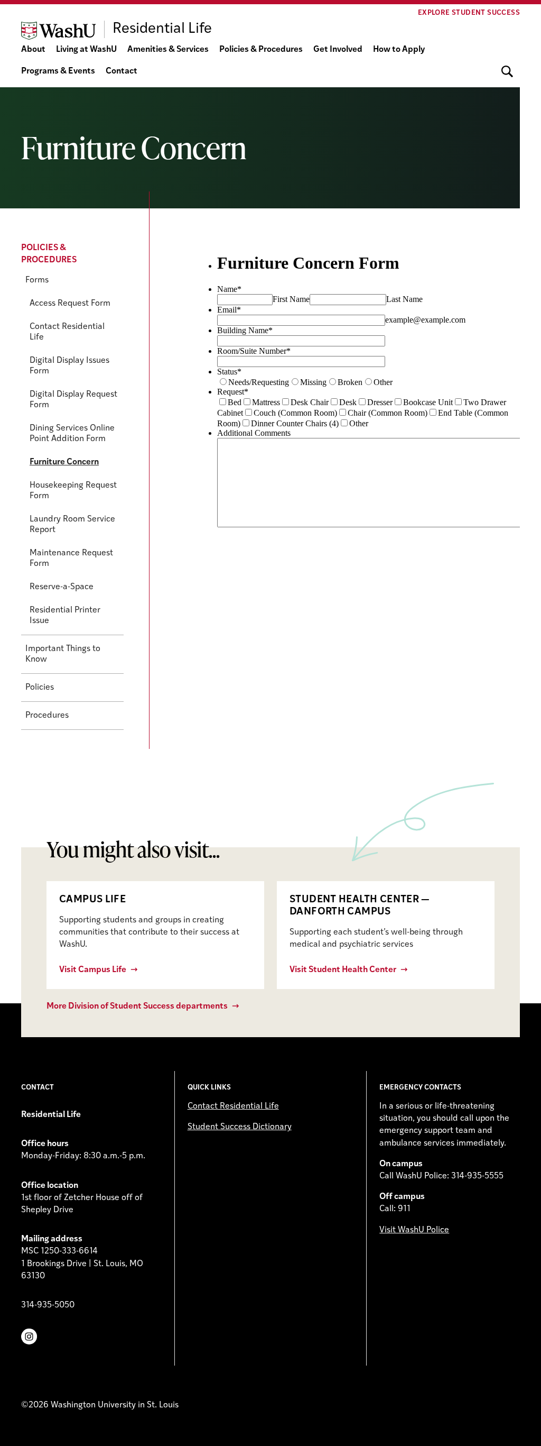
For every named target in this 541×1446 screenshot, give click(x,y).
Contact (121, 71)
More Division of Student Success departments (137, 1006)
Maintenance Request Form (71, 558)
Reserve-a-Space (62, 587)
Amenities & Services (168, 49)
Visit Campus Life (92, 970)
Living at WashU (86, 49)
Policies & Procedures (261, 49)
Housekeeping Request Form (73, 490)
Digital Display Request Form (73, 399)
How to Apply (399, 49)
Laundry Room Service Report (72, 524)
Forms (37, 280)
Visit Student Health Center (343, 970)
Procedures (47, 715)
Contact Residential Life (67, 332)
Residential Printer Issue (65, 615)
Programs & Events (58, 71)
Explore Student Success (469, 13)
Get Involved (337, 49)
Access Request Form (70, 303)
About (33, 49)
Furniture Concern (64, 462)
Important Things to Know (62, 654)
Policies (39, 687)
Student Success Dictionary (240, 1127)
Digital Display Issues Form (69, 366)
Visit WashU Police (414, 1230)
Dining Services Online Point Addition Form (72, 433)
